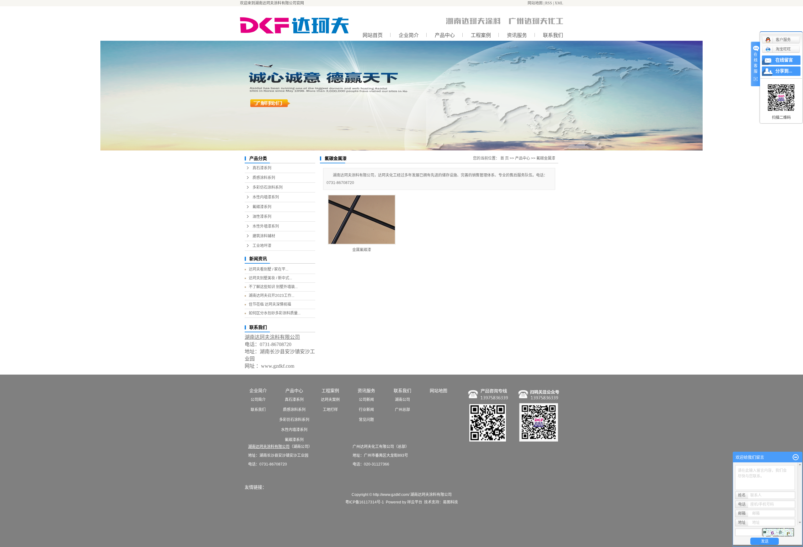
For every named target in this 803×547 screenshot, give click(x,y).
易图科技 (450, 502)
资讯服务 (517, 35)
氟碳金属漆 (545, 158)
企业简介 (409, 35)
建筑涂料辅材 (264, 236)
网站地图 (535, 3)
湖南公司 (402, 399)
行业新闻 (366, 410)
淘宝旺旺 (783, 49)
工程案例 (481, 35)
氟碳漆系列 (262, 207)
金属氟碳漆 (361, 250)
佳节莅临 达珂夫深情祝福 (270, 304)
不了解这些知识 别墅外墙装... (273, 287)
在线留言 (784, 60)
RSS (548, 3)
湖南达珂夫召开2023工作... (271, 295)
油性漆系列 (262, 216)
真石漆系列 (262, 168)
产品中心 (445, 35)
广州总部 (402, 410)
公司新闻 (366, 399)
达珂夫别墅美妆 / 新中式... (270, 278)
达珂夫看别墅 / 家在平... (268, 269)
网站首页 (373, 35)
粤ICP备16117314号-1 (364, 502)
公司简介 (258, 399)
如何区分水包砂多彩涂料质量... (274, 313)
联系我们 (553, 35)
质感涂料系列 (264, 178)
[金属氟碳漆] (362, 220)
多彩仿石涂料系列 (268, 187)
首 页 (504, 158)
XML (559, 3)
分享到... (783, 71)
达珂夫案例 (330, 399)
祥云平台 (414, 502)
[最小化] (796, 457)
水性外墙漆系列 (266, 226)
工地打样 (330, 410)
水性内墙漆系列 (266, 197)
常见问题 (366, 420)
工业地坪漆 (262, 246)
